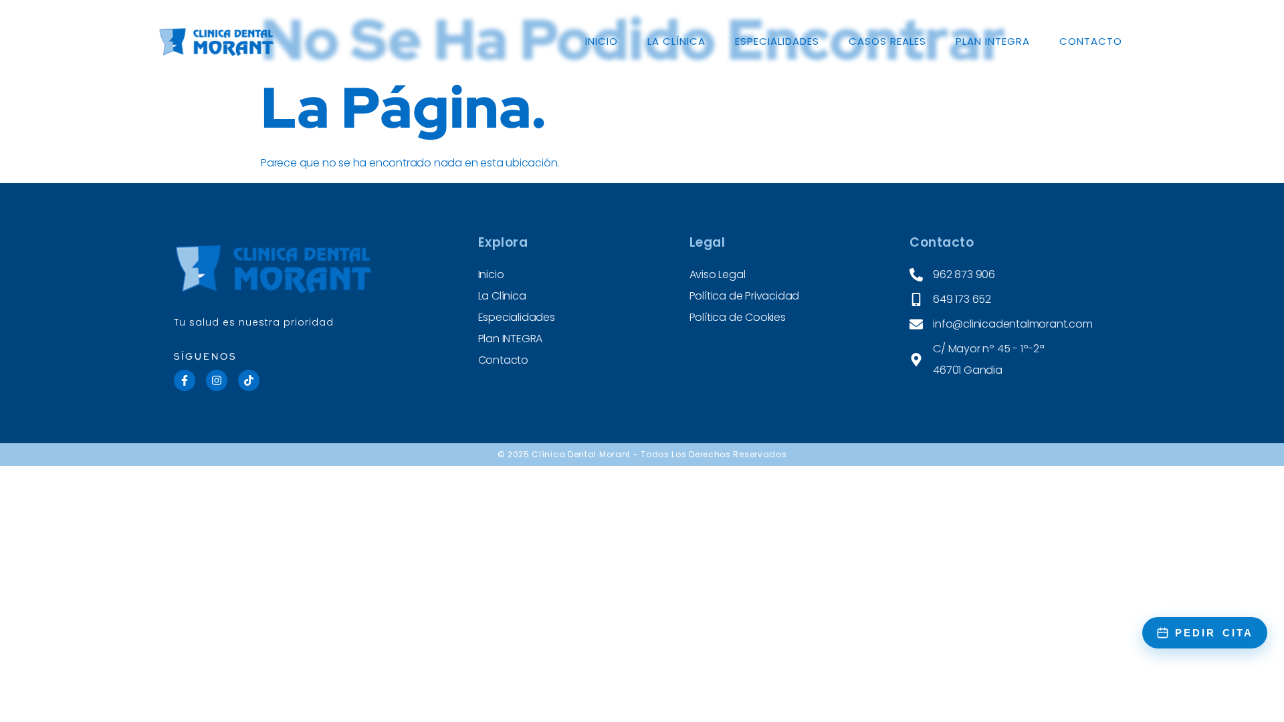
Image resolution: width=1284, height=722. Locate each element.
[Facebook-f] (184, 380)
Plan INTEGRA (993, 41)
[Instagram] (216, 380)
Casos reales (887, 41)
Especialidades (777, 41)
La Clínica (676, 41)
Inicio (601, 41)
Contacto (1090, 41)
